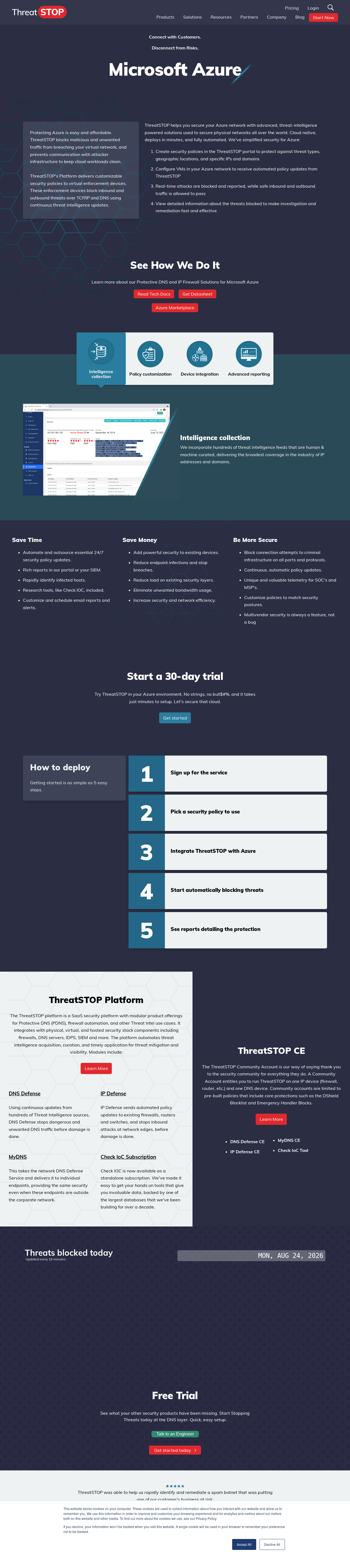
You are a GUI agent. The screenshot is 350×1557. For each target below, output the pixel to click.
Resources (221, 17)
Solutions (192, 17)
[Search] (330, 8)
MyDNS (18, 1157)
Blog (300, 17)
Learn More (271, 1119)
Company (277, 17)
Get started (175, 718)
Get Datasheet (197, 294)
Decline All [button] (272, 1544)
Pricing (292, 8)
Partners (249, 17)
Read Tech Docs (154, 294)
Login (313, 8)
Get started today (173, 1450)
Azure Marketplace (175, 307)
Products (165, 17)
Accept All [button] (244, 1544)
